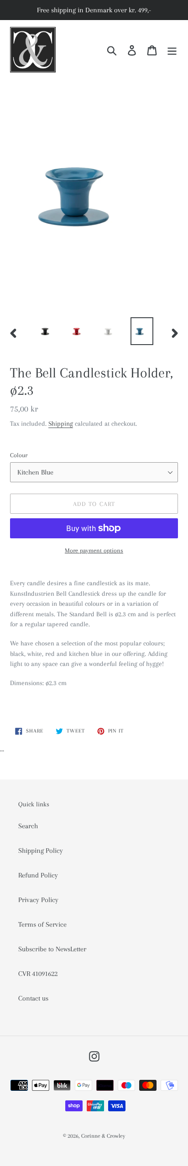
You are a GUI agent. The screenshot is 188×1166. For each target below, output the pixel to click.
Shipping (60, 423)
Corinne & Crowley (103, 1136)
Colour (18, 455)
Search (28, 826)
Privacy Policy (38, 900)
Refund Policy (38, 875)
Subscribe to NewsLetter (52, 949)
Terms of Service (42, 924)
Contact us (33, 998)
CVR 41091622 (37, 974)
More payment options (94, 550)
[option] (47, 331)
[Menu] (172, 50)
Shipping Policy (40, 850)
